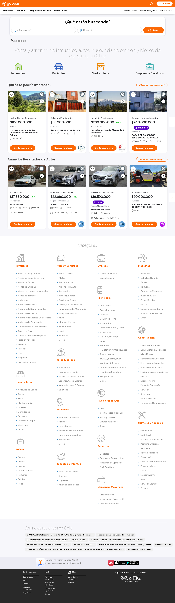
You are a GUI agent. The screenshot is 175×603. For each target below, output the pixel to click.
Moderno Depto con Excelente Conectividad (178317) (125, 544)
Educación (63, 409)
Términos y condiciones (49, 578)
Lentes (21, 466)
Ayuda (25, 580)
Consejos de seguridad (148, 11)
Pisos (20, 398)
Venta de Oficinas (27, 286)
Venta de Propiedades (29, 273)
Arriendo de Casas (27, 304)
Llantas (62, 331)
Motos (62, 277)
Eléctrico (145, 376)
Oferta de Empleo (108, 273)
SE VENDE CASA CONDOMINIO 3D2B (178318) (48, 544)
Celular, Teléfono (108, 318)
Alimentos (146, 273)
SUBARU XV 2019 (163, 544)
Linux (102, 340)
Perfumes (22, 474)
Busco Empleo (107, 277)
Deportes (103, 446)
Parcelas (22, 348)
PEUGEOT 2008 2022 (84, 544)
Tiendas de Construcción (153, 403)
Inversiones (146, 430)
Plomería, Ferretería (150, 385)
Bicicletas (104, 453)
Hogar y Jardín (24, 382)
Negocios (22, 357)
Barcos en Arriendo (68, 372)
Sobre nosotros (29, 577)
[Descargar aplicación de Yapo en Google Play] (133, 563)
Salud (143, 479)
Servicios (145, 389)
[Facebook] (122, 578)
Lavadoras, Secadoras (111, 372)
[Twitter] (130, 578)
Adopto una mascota (151, 313)
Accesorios (64, 291)
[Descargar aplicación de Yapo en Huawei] (111, 563)
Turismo (144, 488)
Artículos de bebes (68, 471)
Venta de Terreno (27, 295)
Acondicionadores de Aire (113, 367)
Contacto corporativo (27, 588)
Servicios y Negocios (150, 423)
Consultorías (147, 457)
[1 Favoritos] (133, 94)
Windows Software (109, 363)
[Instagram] (126, 578)
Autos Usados (66, 273)
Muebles (22, 407)
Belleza (20, 449)
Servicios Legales (149, 483)
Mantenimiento (148, 398)
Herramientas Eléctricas (152, 358)
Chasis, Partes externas (70, 304)
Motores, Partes (67, 322)
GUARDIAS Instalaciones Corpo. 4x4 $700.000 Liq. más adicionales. (60, 535)
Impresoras (105, 332)
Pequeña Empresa (150, 443)
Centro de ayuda (166, 11)
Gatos (144, 282)
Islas (20, 353)
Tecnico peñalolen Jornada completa (115, 535)
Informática (105, 323)
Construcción (146, 337)
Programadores (148, 466)
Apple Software (107, 310)
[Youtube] (139, 578)
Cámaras (104, 314)
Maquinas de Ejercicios (111, 462)
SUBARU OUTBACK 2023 (139, 549)
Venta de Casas (26, 282)
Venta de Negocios (150, 452)
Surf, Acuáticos (107, 467)
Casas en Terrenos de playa (32, 335)
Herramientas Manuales (152, 363)
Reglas (47, 594)
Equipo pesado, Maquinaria (72, 309)
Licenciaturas (65, 426)
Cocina (21, 394)
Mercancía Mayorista (110, 487)
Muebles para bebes (69, 484)
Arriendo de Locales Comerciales (34, 317)
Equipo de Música (68, 313)
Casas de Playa (25, 331)
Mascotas (144, 265)
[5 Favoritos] (52, 94)
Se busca (22, 416)
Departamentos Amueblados (32, 326)
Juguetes (63, 480)
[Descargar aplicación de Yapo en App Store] (120, 563)
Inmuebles (7, 10)
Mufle (61, 317)
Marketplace (60, 10)
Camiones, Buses (67, 300)
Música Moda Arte (108, 400)
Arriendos (23, 300)
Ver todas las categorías (73, 578)
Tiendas (71, 583)
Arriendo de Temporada (30, 322)
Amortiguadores (67, 295)
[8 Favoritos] (92, 94)
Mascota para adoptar (152, 309)
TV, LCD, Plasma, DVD (110, 358)
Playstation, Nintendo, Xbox (113, 349)
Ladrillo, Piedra (148, 380)
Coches (63, 476)
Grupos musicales (109, 421)
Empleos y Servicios (40, 10)
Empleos (102, 265)
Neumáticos (65, 326)
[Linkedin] (135, 578)
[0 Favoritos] (11, 168)
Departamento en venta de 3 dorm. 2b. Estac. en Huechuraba (56, 539)
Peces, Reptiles (148, 300)
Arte (102, 408)
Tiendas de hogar (27, 420)
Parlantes (104, 345)
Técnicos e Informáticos (71, 430)
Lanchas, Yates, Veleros (70, 380)
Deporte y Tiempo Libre (112, 458)
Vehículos (22, 10)
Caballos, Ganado (149, 277)
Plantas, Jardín (25, 403)
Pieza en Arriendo (27, 339)
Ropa (20, 483)
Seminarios (64, 439)
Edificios (22, 344)
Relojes (21, 479)
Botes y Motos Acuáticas (71, 376)
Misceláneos (147, 354)
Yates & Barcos (66, 359)
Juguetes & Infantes (69, 464)
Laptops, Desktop (109, 336)
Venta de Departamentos (31, 277)
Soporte (26, 584)
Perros (144, 304)
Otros (21, 429)
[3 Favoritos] (11, 94)
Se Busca (63, 335)
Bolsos (21, 457)
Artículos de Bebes (27, 389)
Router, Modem (107, 354)
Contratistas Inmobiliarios (153, 349)
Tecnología (104, 297)
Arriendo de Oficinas (28, 313)
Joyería (21, 461)
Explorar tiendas (130, 11)
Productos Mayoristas (152, 439)
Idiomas (63, 421)
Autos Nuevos (66, 282)
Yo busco (63, 389)
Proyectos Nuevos (27, 362)
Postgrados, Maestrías (70, 435)
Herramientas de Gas (151, 367)
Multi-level (146, 435)
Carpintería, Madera (150, 345)
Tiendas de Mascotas (151, 291)
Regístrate (27, 593)
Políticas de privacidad (49, 584)
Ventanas (23, 425)
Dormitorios (24, 411)
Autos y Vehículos (67, 265)
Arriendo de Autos (68, 286)
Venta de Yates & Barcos (71, 385)
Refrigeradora (106, 376)
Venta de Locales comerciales (33, 291)
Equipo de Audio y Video (112, 327)
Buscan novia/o (148, 295)
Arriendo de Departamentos (32, 309)
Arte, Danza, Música (69, 417)
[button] (42, 101)
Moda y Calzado (26, 470)
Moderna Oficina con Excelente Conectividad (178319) (117, 539)
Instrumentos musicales (111, 412)
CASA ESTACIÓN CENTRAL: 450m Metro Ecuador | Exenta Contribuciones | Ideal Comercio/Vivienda (75, 549)
